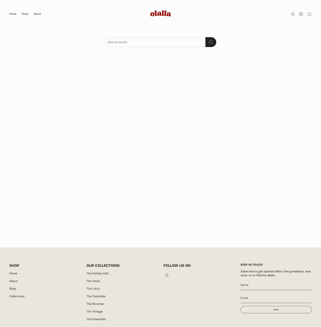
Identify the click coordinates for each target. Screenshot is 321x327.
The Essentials (96, 319)
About (13, 281)
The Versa (93, 281)
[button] (25, 14)
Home (13, 273)
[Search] (210, 42)
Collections (17, 296)
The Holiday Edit (97, 273)
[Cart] (309, 14)
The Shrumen (95, 304)
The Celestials (96, 296)
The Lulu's (93, 289)
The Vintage (94, 311)
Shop (12, 289)
